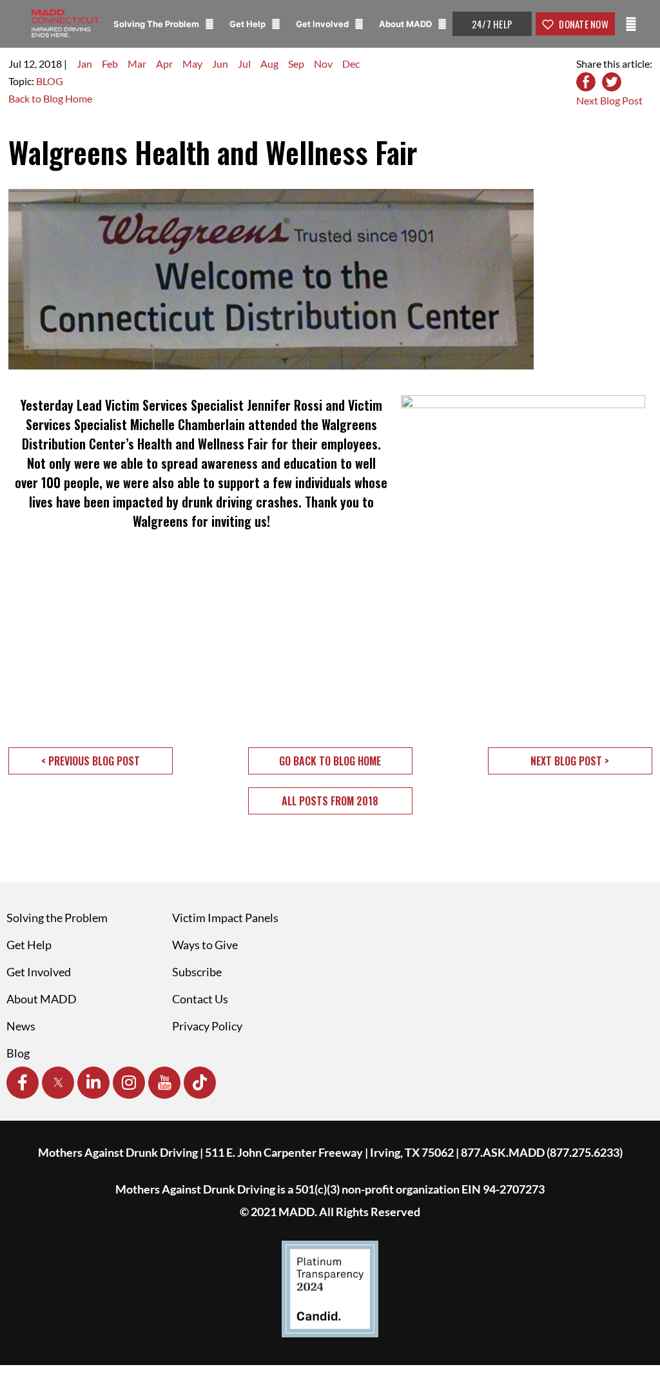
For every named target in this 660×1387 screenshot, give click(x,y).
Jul (244, 63)
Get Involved (323, 24)
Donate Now (582, 24)
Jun (220, 63)
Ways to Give (205, 945)
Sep (296, 63)
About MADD (406, 24)
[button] (90, 760)
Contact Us (200, 999)
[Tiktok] (200, 1083)
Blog (18, 1053)
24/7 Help (492, 24)
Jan (84, 63)
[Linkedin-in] (93, 1083)
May (192, 63)
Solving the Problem (57, 917)
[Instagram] (129, 1083)
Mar (137, 63)
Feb (110, 63)
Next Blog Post (609, 100)
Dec (351, 63)
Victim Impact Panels (225, 917)
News (20, 1026)
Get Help (248, 24)
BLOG (49, 81)
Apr (164, 63)
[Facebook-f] (22, 1083)
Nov (323, 63)
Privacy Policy (207, 1026)
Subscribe (197, 972)
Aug (269, 63)
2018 (50, 63)
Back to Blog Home (50, 98)
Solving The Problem (157, 24)
